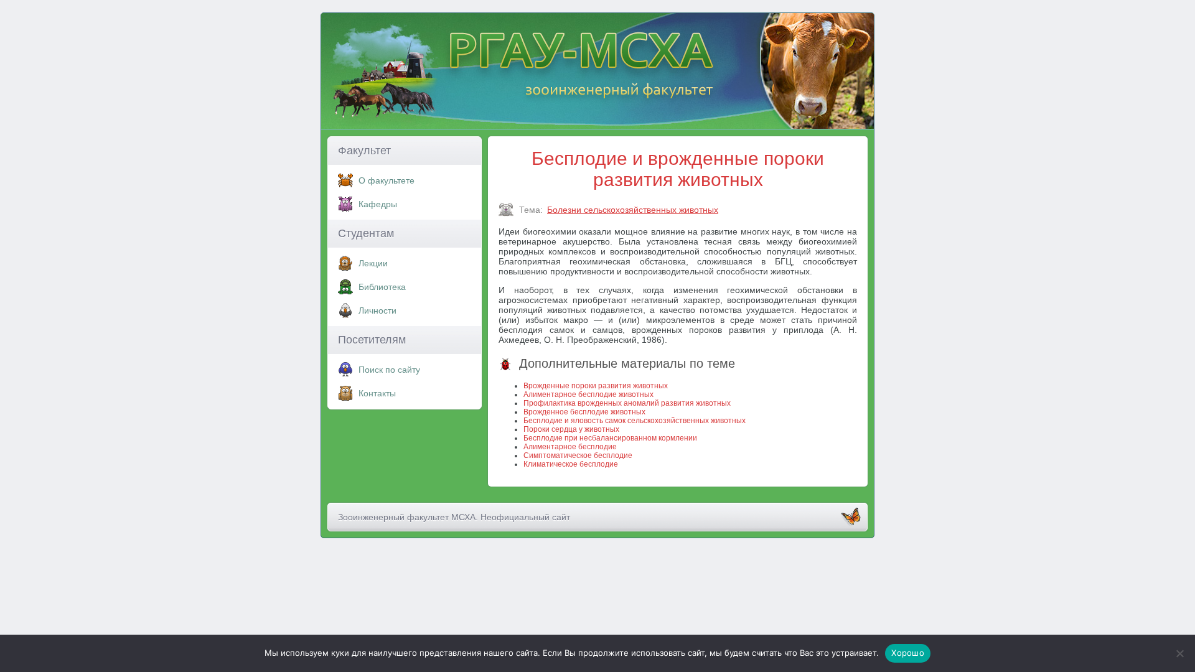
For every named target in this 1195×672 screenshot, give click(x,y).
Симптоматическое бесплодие (577, 455)
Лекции (373, 263)
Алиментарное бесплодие (570, 446)
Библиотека (382, 287)
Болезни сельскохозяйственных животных (632, 210)
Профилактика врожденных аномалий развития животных (627, 403)
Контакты (377, 393)
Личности (377, 310)
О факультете (386, 180)
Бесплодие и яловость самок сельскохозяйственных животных (634, 420)
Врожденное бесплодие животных (584, 412)
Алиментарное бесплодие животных (588, 394)
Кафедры (377, 204)
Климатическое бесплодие (570, 464)
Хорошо (907, 653)
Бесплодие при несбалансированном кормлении (610, 438)
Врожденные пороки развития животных (595, 385)
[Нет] (1179, 653)
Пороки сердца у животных (571, 429)
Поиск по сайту (389, 370)
